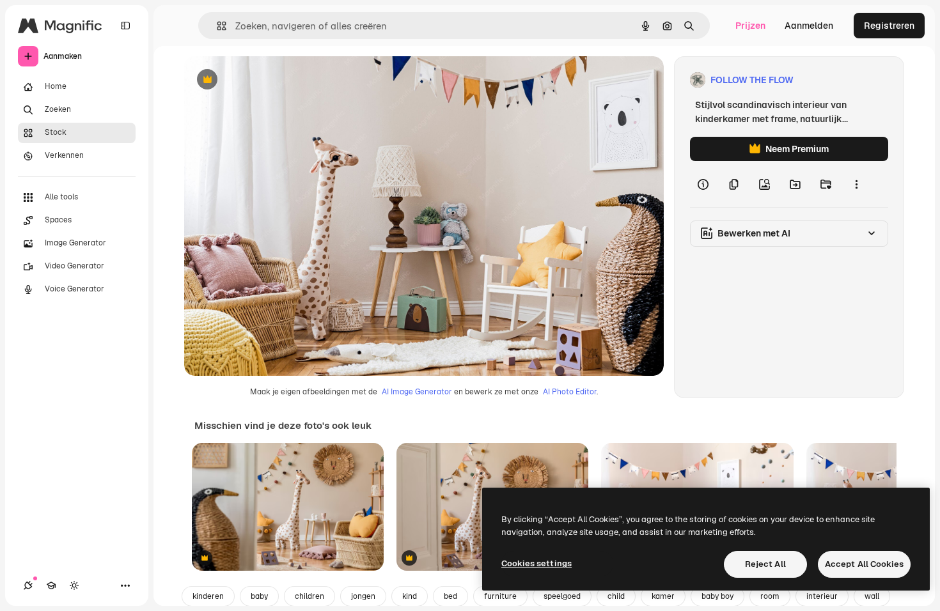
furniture (500, 596)
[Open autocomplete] (216, 26)
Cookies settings (536, 563)
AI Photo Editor (570, 392)
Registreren (889, 25)
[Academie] (51, 585)
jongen (363, 596)
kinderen (208, 596)
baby (259, 596)
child (616, 596)
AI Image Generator (417, 392)
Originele (268, 80)
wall (872, 596)
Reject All (765, 564)
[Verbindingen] (28, 585)
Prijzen (750, 25)
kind (409, 596)
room (769, 596)
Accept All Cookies (864, 564)
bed (450, 596)
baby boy (717, 596)
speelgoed (562, 596)
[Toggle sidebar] (125, 25)
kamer (663, 596)
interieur (822, 596)
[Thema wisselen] (74, 585)
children (309, 596)
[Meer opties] (856, 184)
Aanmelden (809, 25)
